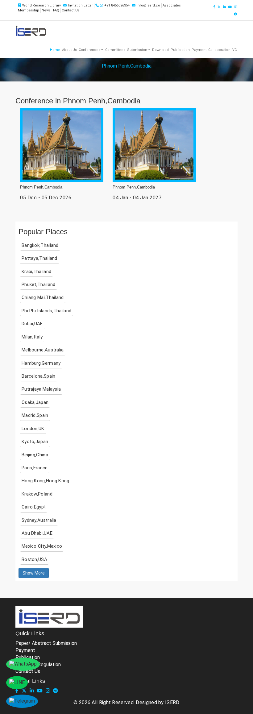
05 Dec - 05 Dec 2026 (45, 198)
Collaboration (219, 50)
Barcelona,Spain (39, 376)
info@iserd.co (148, 5)
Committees (115, 50)
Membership (28, 10)
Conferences (89, 50)
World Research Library (41, 5)
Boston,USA (34, 559)
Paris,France (35, 468)
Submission (137, 50)
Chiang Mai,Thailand (43, 297)
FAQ (56, 10)
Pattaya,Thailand (39, 258)
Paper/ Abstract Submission (46, 643)
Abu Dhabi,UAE (37, 533)
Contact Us (71, 10)
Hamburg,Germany (41, 363)
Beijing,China (35, 455)
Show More (34, 573)
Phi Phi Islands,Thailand (46, 310)
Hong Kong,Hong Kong (45, 481)
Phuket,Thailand (39, 284)
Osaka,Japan (35, 402)
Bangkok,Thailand (40, 245)
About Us (69, 50)
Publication (180, 50)
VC (234, 50)
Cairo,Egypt (34, 507)
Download (160, 50)
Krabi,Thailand (36, 271)
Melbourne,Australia (43, 350)
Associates (172, 5)
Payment (199, 50)
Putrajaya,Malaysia (41, 389)
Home (55, 50)
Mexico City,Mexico (42, 546)
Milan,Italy (32, 337)
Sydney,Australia (39, 520)
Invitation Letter (80, 5)
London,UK (33, 428)
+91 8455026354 (117, 5)
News (46, 10)
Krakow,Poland (37, 494)
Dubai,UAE (32, 323)
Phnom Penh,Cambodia (41, 187)
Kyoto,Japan (35, 441)
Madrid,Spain (35, 415)
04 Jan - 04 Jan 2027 (137, 198)
